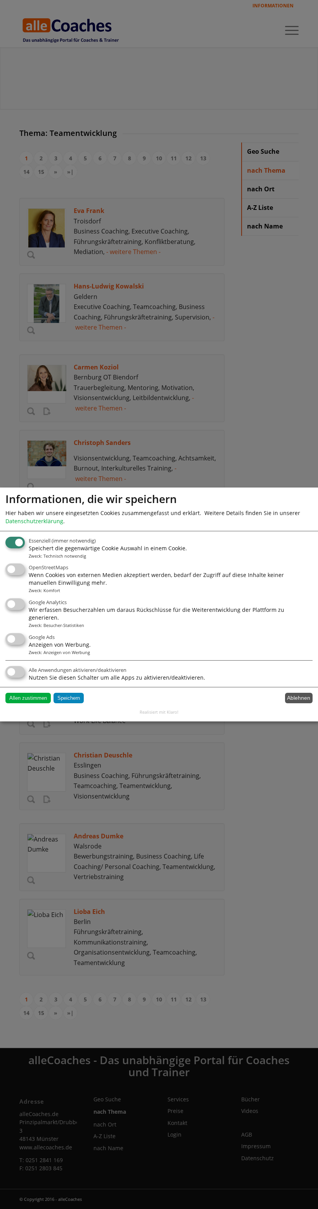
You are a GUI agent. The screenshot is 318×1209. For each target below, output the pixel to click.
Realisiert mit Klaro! (159, 712)
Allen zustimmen (28, 698)
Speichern (68, 698)
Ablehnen (298, 698)
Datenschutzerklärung (34, 521)
